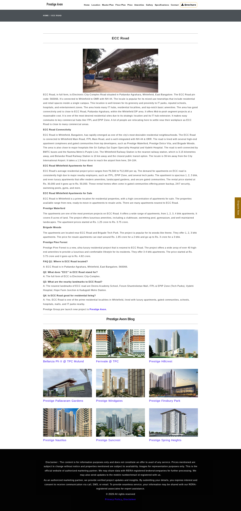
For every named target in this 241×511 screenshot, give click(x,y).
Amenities (139, 5)
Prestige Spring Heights (165, 440)
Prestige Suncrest (108, 440)
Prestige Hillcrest (160, 361)
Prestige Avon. (98, 309)
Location (95, 5)
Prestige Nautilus (54, 440)
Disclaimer (129, 499)
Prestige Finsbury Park (164, 400)
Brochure (190, 4)
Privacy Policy (113, 499)
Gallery (149, 5)
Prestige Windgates (109, 400)
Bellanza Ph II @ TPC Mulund (63, 361)
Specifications (162, 5)
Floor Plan (120, 5)
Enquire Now (238, 208)
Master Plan (108, 5)
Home (87, 5)
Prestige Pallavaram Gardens (63, 400)
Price (129, 5)
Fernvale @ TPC (107, 361)
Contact (175, 5)
